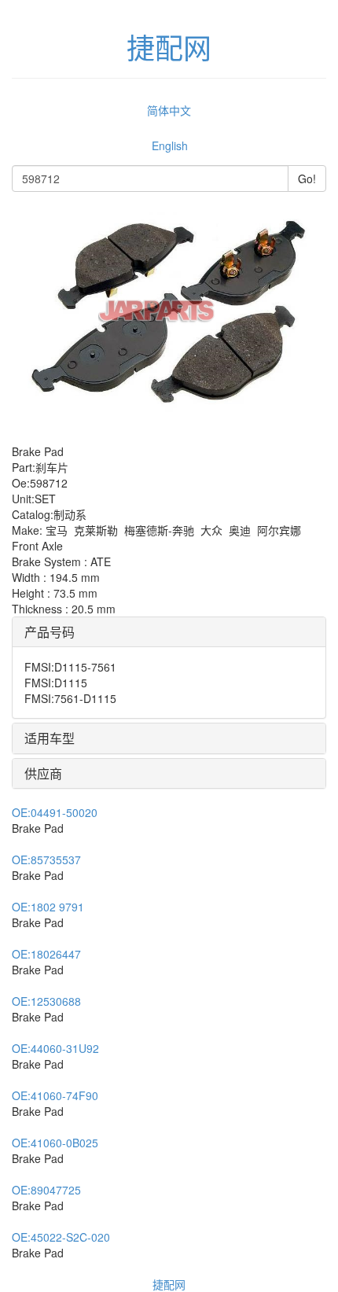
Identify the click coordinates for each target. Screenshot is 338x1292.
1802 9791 (48, 907)
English (170, 145)
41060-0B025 (55, 1142)
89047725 (46, 1190)
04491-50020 (54, 812)
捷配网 (169, 1284)
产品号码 (49, 632)
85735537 (46, 859)
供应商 (43, 773)
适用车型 (49, 738)
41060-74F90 (55, 1095)
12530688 (46, 1001)
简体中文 (169, 110)
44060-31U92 (55, 1048)
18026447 (46, 954)
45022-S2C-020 (61, 1237)
